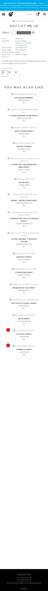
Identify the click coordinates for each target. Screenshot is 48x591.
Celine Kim (24, 337)
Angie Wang (24, 306)
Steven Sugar (24, 149)
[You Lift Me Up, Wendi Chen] (23, 21)
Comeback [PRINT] (24, 349)
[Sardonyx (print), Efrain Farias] (24, 253)
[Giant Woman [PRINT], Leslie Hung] (24, 127)
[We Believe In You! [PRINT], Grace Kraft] (24, 284)
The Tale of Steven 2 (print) (24, 303)
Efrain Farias (24, 100)
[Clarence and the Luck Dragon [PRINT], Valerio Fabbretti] (24, 213)
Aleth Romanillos (24, 203)
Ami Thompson (24, 321)
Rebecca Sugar (24, 118)
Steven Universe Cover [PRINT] (24, 116)
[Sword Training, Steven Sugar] (24, 143)
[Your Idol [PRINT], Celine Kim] (24, 330)
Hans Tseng (24, 170)
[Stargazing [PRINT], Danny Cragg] (24, 269)
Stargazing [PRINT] (24, 272)
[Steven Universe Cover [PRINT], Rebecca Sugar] (24, 111)
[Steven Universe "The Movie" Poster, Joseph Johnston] (24, 234)
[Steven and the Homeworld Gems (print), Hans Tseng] (24, 159)
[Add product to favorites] (33, 32)
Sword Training (24, 146)
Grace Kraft (24, 290)
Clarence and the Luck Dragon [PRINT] (24, 220)
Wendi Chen (19, 38)
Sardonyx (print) (24, 257)
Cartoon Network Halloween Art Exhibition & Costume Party (23, 43)
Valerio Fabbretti (24, 223)
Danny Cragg (24, 275)
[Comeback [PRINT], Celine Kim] (24, 346)
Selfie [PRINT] (24, 319)
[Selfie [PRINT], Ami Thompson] (24, 315)
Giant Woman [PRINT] (24, 131)
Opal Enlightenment (24, 98)
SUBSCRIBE (24, 579)
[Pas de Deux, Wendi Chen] (24, 179)
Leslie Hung (24, 134)
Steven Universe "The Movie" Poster (24, 240)
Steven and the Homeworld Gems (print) (24, 166)
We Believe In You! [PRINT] (24, 288)
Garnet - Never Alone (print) (24, 200)
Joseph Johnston (24, 244)
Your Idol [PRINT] (24, 334)
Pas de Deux (24, 182)
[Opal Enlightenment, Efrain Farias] (24, 94)
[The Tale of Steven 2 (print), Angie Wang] (24, 300)
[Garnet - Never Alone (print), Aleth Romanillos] (24, 195)
